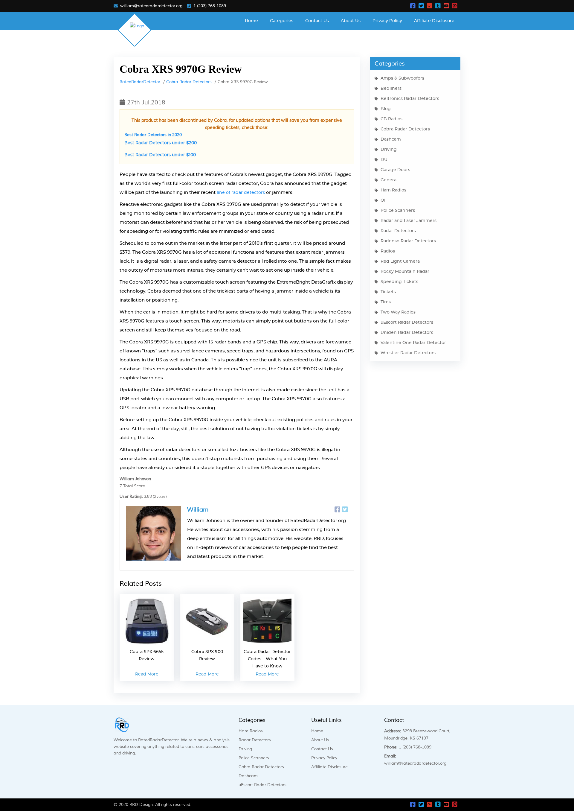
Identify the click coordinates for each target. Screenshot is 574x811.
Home (251, 21)
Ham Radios (393, 190)
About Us (351, 21)
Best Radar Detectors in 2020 (153, 135)
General (389, 180)
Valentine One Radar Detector (413, 343)
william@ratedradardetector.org (151, 6)
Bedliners (391, 88)
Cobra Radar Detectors (189, 82)
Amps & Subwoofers (402, 78)
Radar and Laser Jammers (408, 221)
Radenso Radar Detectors (408, 241)
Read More (146, 674)
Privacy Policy (387, 21)
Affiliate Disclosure (434, 21)
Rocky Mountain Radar (405, 272)
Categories (281, 21)
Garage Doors (395, 170)
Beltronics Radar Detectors (410, 99)
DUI (385, 160)
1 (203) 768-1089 (209, 6)
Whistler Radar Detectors (408, 353)
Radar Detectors (398, 231)
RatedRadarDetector (140, 82)
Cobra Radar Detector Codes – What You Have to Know (267, 659)
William (198, 509)
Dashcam (391, 139)
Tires (386, 302)
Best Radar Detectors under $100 (160, 155)
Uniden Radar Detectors (407, 333)
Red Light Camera (400, 261)
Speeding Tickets (399, 282)
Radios (388, 251)
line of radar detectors (241, 193)
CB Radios (391, 119)
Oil (384, 200)
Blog (386, 109)
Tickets (388, 292)
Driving (389, 149)
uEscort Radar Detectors (407, 322)
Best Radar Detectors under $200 (160, 143)
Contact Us (317, 21)
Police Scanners (398, 211)
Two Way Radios (398, 312)
